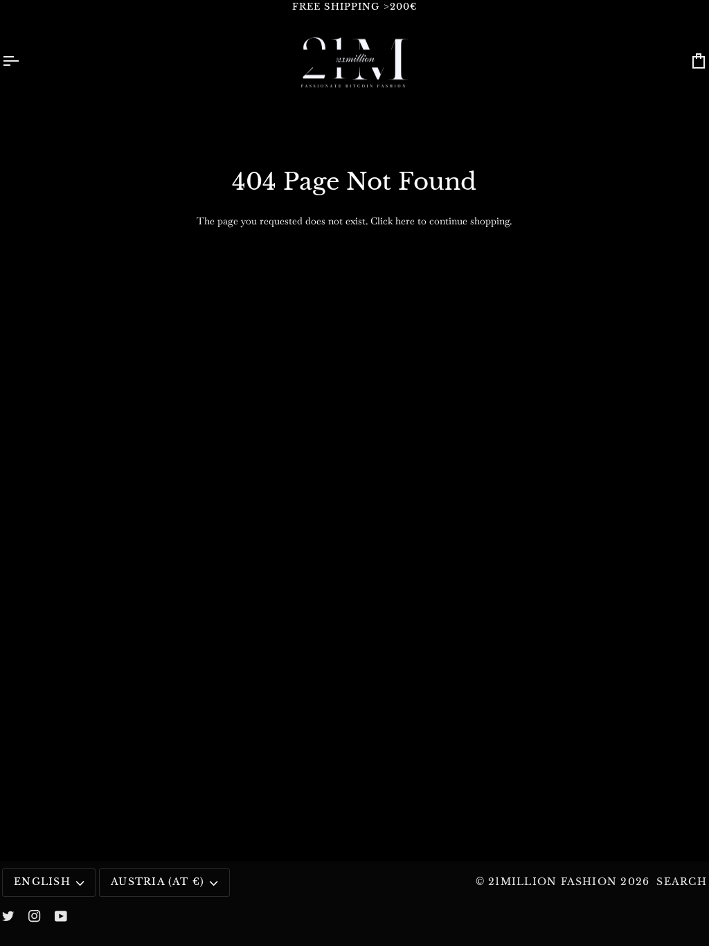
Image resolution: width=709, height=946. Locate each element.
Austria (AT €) (157, 882)
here (405, 221)
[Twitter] (8, 916)
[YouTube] (61, 916)
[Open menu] (23, 61)
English (42, 882)
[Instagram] (34, 916)
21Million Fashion (552, 882)
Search (681, 882)
